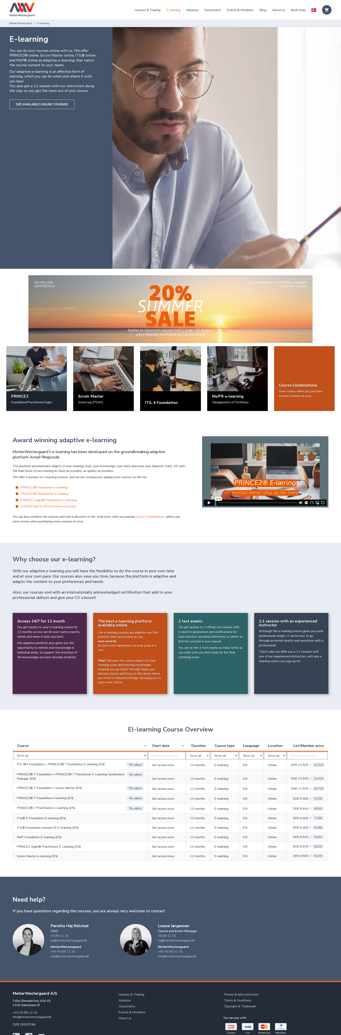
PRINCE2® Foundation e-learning (44, 487)
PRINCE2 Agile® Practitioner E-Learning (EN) (49, 847)
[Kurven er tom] (327, 10)
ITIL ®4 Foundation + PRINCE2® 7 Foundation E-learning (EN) (61, 764)
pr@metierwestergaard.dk (69, 940)
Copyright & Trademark (240, 1006)
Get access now (163, 765)
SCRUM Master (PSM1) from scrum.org (48, 506)
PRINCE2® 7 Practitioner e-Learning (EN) (46, 808)
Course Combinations (150, 517)
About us (278, 10)
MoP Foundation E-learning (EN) (39, 837)
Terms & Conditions (237, 1000)
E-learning (173, 10)
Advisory (192, 10)
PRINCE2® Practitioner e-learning (44, 494)
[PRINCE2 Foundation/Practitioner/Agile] (36, 368)
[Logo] (22, 10)
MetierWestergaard (20, 23)
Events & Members (240, 10)
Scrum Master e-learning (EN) (37, 856)
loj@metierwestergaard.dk (176, 940)
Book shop (298, 10)
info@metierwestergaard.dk (70, 956)
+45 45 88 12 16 (63, 951)
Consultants (212, 10)
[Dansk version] (313, 10)
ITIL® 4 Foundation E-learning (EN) (41, 818)
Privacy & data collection (241, 994)
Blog (262, 10)
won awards (107, 641)
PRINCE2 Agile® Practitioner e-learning (49, 500)
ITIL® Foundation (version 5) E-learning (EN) (48, 828)
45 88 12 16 (60, 936)
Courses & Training (147, 10)
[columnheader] (80, 746)
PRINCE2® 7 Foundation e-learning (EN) (45, 798)
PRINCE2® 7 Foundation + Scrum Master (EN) (49, 788)
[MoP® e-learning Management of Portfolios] (237, 368)
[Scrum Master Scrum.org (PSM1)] (103, 368)
